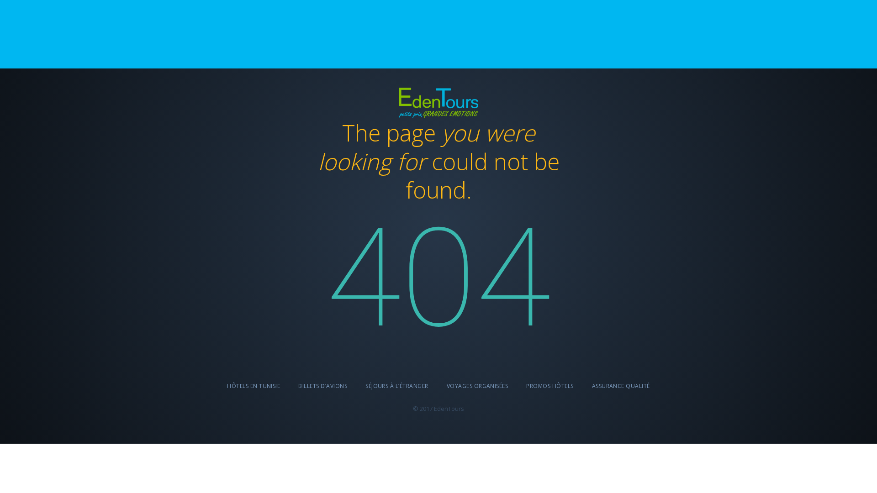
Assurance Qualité (621, 386)
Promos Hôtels (549, 386)
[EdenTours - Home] (438, 101)
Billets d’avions (322, 386)
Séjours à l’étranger (396, 386)
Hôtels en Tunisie (253, 386)
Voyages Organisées (477, 386)
